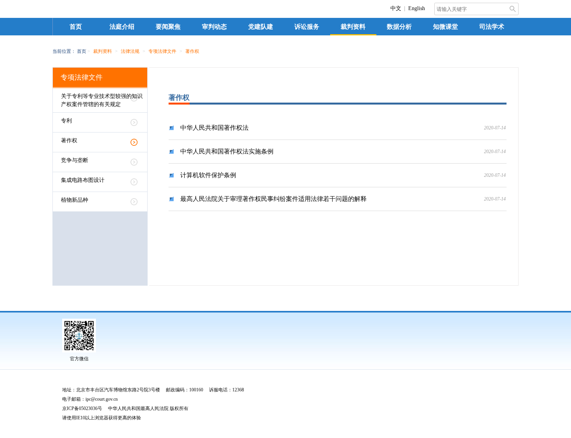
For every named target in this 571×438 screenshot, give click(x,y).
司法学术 (491, 26)
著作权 (69, 140)
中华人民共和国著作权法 (214, 127)
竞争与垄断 (74, 160)
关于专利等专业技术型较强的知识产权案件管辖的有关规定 (102, 100)
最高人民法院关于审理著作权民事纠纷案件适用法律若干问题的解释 (273, 198)
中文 (395, 8)
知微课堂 (445, 26)
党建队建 (260, 26)
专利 (66, 121)
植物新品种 (74, 200)
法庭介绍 (122, 26)
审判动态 (214, 26)
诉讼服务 (306, 26)
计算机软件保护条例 (208, 175)
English (416, 8)
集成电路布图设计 (82, 180)
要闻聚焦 (168, 26)
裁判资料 (353, 26)
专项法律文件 (82, 77)
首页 (76, 26)
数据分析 (399, 26)
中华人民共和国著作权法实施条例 (226, 151)
